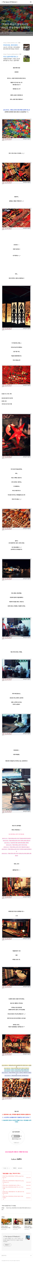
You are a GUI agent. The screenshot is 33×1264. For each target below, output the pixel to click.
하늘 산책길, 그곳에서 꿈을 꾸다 (9, 1258)
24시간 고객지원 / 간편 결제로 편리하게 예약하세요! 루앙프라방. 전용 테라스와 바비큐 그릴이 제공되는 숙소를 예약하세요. (11, 48)
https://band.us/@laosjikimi (11, 54)
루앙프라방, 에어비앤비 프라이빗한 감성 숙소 (11, 45)
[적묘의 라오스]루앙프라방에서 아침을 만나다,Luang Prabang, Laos (13, 1181)
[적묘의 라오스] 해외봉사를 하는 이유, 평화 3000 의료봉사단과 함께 (13, 1192)
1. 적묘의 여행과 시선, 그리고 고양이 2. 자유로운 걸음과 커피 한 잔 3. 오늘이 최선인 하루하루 (13, 1240)
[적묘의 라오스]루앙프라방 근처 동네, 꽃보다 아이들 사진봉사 (12, 1197)
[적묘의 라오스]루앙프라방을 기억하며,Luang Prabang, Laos (13, 1176)
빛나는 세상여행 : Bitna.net (8, 1261)
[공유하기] (7, 1168)
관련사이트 (4, 1255)
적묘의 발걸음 (5, 1173)
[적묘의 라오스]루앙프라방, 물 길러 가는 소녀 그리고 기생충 (12, 1187)
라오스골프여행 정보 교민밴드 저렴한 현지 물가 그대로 (11, 56)
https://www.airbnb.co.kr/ (10, 42)
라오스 (10, 1173)
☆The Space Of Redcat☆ (10, 2)
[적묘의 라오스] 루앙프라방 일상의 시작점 (10, 1185)
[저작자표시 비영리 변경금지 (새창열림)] (20, 1168)
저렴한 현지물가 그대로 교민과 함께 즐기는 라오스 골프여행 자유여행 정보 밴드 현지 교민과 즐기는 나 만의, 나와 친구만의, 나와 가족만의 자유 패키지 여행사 (11, 59)
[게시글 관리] (9, 1168)
